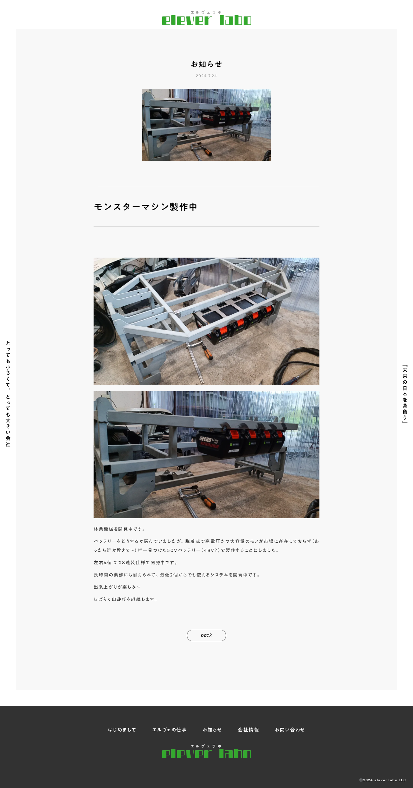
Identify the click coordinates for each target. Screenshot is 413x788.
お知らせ (212, 729)
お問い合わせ (290, 729)
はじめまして (122, 729)
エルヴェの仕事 (169, 729)
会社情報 (248, 729)
